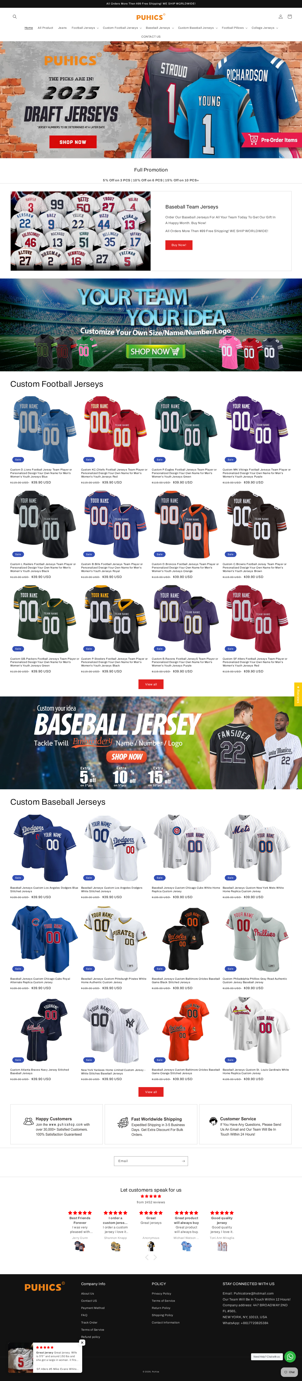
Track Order (89, 1322)
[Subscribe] (183, 1161)
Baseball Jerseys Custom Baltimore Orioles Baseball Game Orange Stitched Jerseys (186, 1071)
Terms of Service (93, 1329)
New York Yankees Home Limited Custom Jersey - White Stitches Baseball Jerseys (113, 1072)
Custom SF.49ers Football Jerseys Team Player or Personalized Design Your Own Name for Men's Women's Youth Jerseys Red (255, 662)
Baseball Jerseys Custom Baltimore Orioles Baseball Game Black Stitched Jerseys (186, 980)
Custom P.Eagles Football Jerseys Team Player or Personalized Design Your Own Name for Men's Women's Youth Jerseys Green (184, 473)
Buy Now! (179, 245)
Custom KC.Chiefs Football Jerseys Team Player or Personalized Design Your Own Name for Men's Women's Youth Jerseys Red (114, 473)
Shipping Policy (162, 1315)
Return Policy (161, 1308)
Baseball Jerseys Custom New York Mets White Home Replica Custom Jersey (253, 889)
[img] (151, 1196)
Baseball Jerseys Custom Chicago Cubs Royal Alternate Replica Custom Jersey (40, 980)
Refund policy (90, 1336)
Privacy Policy (161, 1293)
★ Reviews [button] (298, 694)
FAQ (84, 1315)
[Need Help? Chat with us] (290, 1357)
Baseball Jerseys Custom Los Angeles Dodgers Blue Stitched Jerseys (44, 889)
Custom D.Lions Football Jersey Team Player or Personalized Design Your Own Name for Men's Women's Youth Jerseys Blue (41, 473)
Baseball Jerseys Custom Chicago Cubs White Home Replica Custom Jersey (186, 889)
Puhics (155, 1372)
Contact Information (166, 1322)
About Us (87, 1293)
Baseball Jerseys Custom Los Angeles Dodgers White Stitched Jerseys (112, 889)
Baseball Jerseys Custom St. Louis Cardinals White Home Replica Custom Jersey (256, 1071)
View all (151, 684)
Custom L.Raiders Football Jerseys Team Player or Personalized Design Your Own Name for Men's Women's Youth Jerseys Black (43, 568)
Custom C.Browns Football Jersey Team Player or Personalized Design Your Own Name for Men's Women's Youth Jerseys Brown (255, 568)
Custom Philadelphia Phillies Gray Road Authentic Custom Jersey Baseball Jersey (255, 980)
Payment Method (93, 1308)
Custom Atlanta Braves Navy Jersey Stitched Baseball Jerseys (39, 1071)
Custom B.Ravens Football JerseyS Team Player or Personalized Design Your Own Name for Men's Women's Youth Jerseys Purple (185, 662)
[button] (14, 16)
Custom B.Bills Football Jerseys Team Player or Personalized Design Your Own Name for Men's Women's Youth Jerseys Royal (112, 568)
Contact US (89, 1300)
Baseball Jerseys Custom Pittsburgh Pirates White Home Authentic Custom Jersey (113, 980)
